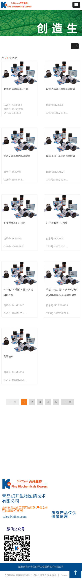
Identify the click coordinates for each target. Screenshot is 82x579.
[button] (76, 5)
